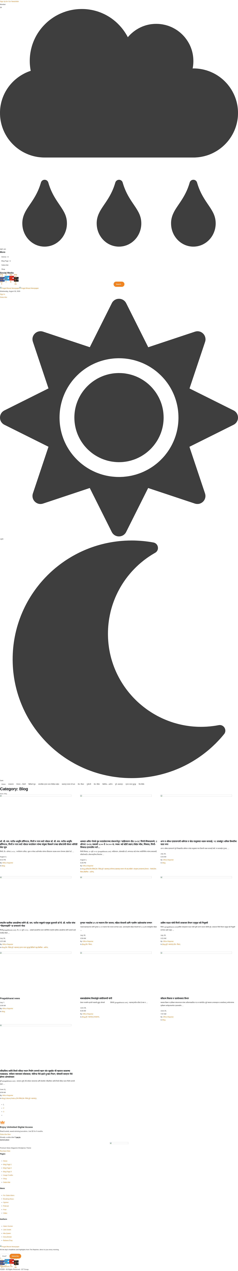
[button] (9, 1)
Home (2, 793)
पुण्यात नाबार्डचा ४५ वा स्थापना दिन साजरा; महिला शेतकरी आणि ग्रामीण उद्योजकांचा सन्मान (116, 923)
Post (4, 1209)
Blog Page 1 (7, 1164)
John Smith (7, 1230)
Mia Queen (7, 1233)
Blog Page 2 (7, 1168)
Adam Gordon (8, 1226)
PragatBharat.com (6, 1266)
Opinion (5, 1202)
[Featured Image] (35, 796)
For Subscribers (8, 1195)
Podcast (6, 1206)
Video (5, 1213)
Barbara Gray (8, 1240)
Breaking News (8, 1199)
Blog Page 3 (7, 1172)
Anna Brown (7, 1237)
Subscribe (6, 1182)
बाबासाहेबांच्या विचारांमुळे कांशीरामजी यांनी (96, 998)
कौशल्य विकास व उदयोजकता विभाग (175, 998)
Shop (5, 1179)
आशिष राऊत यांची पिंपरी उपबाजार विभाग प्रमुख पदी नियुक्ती (185, 923)
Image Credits (8, 1175)
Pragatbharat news (10, 998)
